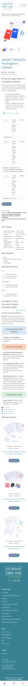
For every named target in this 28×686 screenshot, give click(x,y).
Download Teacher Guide (11, 113)
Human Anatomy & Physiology (18, 14)
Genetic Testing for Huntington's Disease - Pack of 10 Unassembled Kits (14, 152)
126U (11, 219)
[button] (24, 22)
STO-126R (20, 219)
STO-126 (15, 219)
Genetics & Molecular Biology (14, 212)
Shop (8, 14)
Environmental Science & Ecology (10, 595)
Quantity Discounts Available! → (10, 74)
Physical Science (6, 616)
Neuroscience (5, 215)
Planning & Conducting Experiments (11, 619)
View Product (14, 460)
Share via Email (8, 413)
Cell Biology (5, 592)
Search (14, 683)
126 (5, 219)
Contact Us (5, 653)
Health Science (6, 607)
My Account (4, 683)
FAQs (3, 641)
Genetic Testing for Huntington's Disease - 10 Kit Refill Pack (14, 185)
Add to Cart (6, 204)
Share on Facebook (9, 409)
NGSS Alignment (6, 635)
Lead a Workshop (6, 638)
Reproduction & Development (9, 622)
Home (5, 14)
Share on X (7, 407)
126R (8, 219)
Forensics (4, 601)
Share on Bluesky (8, 411)
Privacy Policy (5, 643)
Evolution (4, 598)
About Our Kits (6, 632)
